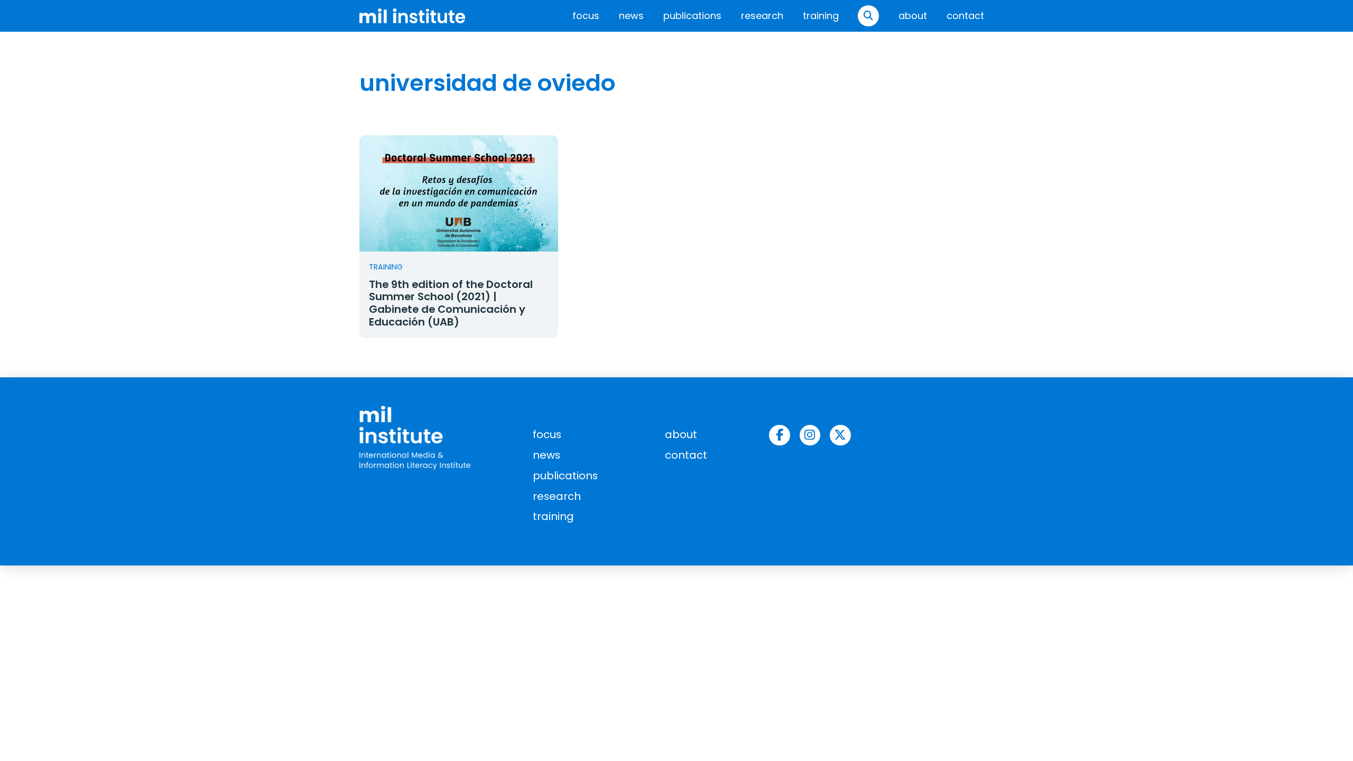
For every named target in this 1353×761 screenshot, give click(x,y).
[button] (868, 15)
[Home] (412, 15)
